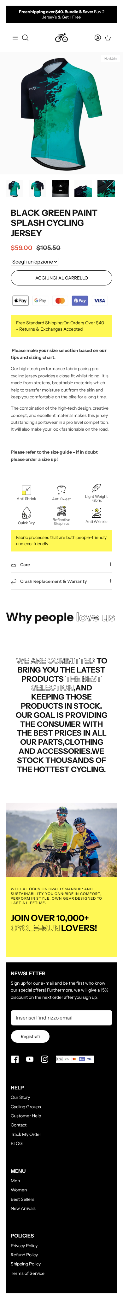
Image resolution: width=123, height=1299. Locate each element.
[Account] (94, 38)
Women (19, 1190)
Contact (18, 1125)
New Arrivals (23, 1208)
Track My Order (26, 1134)
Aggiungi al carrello (61, 278)
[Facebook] (15, 1059)
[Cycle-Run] (61, 37)
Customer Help (26, 1116)
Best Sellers (22, 1199)
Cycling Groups (26, 1107)
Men (15, 1181)
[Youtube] (29, 1059)
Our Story (20, 1097)
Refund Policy (24, 1255)
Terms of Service (27, 1273)
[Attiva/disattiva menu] (15, 38)
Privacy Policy (24, 1245)
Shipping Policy (26, 1264)
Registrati (30, 1036)
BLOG (17, 1143)
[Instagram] (44, 1059)
